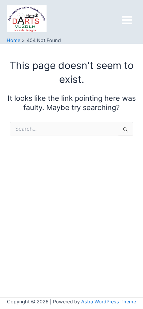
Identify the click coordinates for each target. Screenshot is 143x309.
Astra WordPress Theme (108, 302)
